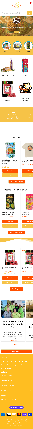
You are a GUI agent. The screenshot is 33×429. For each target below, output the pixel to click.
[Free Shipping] (12, 115)
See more (16, 344)
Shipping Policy (25, 420)
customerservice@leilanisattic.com (15, 365)
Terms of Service (8, 422)
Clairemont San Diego (7, 375)
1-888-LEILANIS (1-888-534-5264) (16, 361)
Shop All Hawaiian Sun (16, 232)
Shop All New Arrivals (16, 181)
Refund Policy (15, 420)
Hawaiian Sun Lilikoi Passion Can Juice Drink (10, 213)
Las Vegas (4, 372)
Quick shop (10, 171)
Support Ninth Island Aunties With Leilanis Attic (13, 324)
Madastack (20, 425)
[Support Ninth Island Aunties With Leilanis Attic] (13, 309)
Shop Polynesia (16, 289)
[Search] (29, 13)
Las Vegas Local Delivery (22, 422)
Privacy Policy (5, 420)
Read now (13, 340)
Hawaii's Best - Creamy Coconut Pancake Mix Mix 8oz (9, 162)
